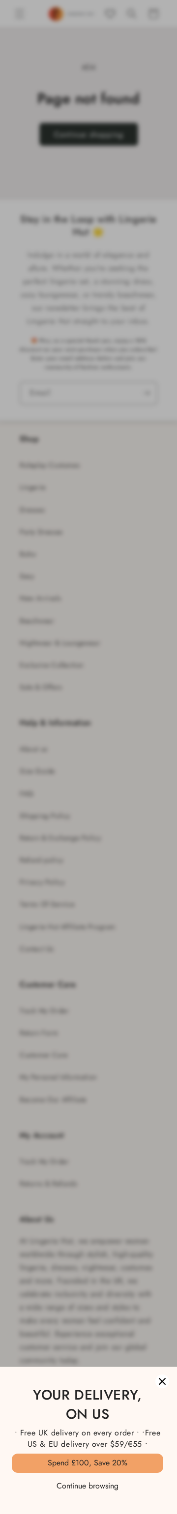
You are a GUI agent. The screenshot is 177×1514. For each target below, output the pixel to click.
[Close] (162, 1381)
